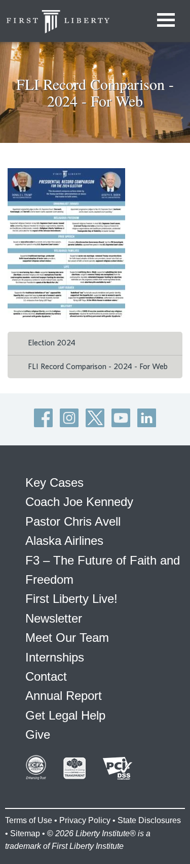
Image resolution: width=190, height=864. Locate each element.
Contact (46, 676)
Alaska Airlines (64, 540)
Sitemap (25, 833)
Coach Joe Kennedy (79, 502)
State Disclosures (149, 820)
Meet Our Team (67, 637)
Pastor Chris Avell (73, 521)
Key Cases (54, 482)
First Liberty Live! (71, 598)
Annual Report (63, 695)
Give (37, 734)
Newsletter (53, 618)
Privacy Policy (84, 820)
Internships (54, 657)
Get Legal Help (65, 715)
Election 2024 (51, 343)
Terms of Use (28, 820)
